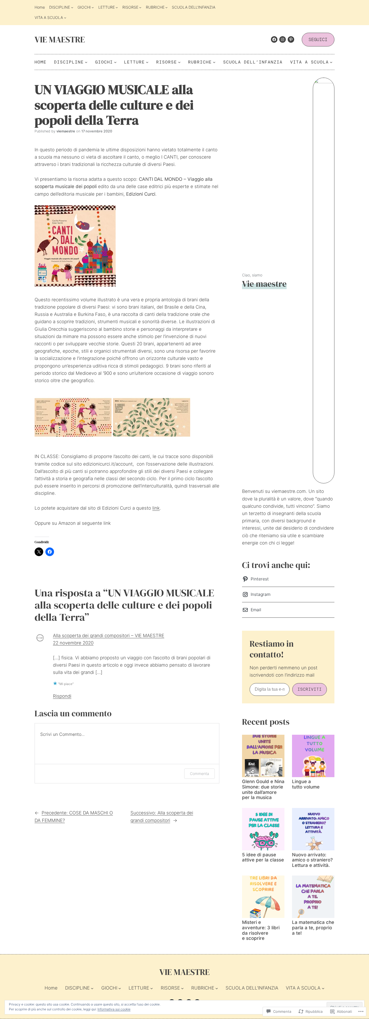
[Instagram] (282, 39)
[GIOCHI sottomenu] (93, 7)
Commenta (199, 773)
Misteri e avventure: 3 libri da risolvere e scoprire (261, 930)
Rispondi (62, 696)
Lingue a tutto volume (306, 784)
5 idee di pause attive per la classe (263, 857)
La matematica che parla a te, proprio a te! (313, 928)
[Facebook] (274, 39)
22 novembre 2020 (73, 643)
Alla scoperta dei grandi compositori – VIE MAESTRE (108, 635)
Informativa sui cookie (114, 1009)
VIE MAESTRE (60, 39)
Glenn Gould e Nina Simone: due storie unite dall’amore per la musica (263, 789)
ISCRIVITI (309, 689)
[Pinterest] (291, 39)
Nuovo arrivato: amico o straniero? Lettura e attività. (312, 860)
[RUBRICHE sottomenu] (166, 7)
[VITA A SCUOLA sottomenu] (65, 17)
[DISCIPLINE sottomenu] (72, 7)
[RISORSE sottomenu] (140, 7)
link (156, 508)
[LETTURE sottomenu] (117, 7)
